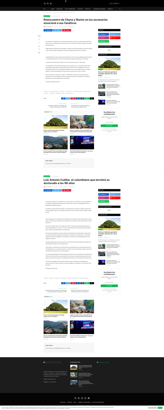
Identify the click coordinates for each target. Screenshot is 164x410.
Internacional (58, 93)
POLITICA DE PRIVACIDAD (98, 402)
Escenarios (46, 93)
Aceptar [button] (160, 407)
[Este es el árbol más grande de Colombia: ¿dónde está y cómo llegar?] (56, 122)
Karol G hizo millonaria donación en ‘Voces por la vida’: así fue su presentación (81, 151)
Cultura (100, 69)
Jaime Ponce (49, 26)
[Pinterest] (39, 49)
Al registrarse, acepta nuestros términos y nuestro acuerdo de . (109, 130)
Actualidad (46, 16)
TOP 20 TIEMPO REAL (70, 8)
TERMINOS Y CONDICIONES (84, 402)
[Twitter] (39, 42)
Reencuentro (70, 93)
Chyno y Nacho (69, 91)
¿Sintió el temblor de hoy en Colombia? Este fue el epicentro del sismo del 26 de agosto (81, 131)
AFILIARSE (80, 8)
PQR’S (74, 402)
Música (64, 93)
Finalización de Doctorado (72, 278)
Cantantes (62, 91)
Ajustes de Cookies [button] (152, 407)
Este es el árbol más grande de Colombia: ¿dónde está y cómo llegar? (54, 131)
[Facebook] (39, 39)
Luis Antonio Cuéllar (84, 278)
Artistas (45, 91)
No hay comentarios (56, 16)
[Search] (119, 9)
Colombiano (57, 278)
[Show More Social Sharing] (72, 30)
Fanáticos (52, 93)
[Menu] (44, 9)
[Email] (39, 52)
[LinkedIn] (39, 46)
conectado (57, 163)
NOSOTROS (60, 8)
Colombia (51, 278)
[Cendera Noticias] (82, 3)
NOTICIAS (87, 8)
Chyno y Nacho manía (77, 91)
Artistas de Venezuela (53, 91)
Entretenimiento (86, 91)
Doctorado (63, 278)
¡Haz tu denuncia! (114, 3)
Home (45, 12)
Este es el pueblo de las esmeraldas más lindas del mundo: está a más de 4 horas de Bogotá (55, 151)
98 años (46, 278)
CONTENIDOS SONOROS (99, 8)
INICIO (53, 8)
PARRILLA (110, 8)
